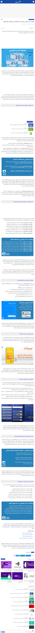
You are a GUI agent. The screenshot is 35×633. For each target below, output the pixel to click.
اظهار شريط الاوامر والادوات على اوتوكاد (22, 626)
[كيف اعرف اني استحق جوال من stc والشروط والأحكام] (28, 564)
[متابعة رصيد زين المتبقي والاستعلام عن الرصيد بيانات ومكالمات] (30, 133)
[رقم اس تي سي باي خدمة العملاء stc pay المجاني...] (17, 576)
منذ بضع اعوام (25, 123)
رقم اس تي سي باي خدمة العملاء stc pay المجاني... (18, 581)
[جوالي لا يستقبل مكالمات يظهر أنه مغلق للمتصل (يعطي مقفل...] (17, 564)
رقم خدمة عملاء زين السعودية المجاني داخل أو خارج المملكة (20, 128)
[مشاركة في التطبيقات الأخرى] (14, 555)
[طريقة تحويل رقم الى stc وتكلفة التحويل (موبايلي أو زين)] (6, 564)
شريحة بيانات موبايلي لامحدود (27, 534)
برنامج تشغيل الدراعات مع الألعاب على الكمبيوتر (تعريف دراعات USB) (19, 593)
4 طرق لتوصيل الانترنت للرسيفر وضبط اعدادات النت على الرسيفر (19, 597)
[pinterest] (4, 632)
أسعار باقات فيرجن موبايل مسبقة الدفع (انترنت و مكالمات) (19, 124)
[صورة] (31, 589)
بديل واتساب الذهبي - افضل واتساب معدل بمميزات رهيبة (20, 601)
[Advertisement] (17, 10)
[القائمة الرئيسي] (33, 1)
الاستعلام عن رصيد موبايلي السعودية (25, 538)
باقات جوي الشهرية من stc (27, 536)
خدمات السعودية (31, 19)
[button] (28, 555)
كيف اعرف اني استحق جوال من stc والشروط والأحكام (29, 570)
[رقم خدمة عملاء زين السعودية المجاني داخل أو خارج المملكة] (30, 129)
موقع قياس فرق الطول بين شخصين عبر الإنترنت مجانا (21, 618)
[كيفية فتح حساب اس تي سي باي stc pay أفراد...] (6, 576)
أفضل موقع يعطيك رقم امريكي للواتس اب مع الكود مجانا (20, 622)
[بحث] (1, 1)
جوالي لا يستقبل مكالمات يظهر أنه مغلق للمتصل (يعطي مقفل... (17, 570)
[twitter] (1, 632)
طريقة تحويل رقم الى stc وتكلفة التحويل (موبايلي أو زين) (7, 570)
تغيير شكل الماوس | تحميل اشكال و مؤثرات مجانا (21, 589)
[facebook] (2, 632)
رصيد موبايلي (25, 484)
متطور (27, 631)
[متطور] (18, 1)
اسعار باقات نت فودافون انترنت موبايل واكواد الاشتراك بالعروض (19, 605)
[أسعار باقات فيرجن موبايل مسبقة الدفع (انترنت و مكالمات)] (30, 125)
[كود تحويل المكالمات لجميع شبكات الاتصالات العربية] (28, 576)
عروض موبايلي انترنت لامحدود (27, 532)
